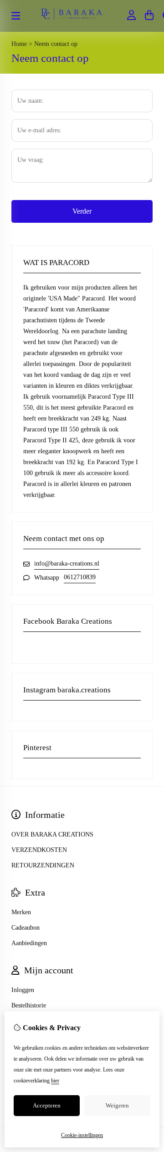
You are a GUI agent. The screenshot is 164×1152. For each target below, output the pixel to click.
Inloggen (22, 990)
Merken (21, 912)
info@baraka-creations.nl (66, 563)
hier (55, 1080)
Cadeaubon (25, 927)
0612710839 (80, 577)
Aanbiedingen (29, 943)
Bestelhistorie (28, 1005)
